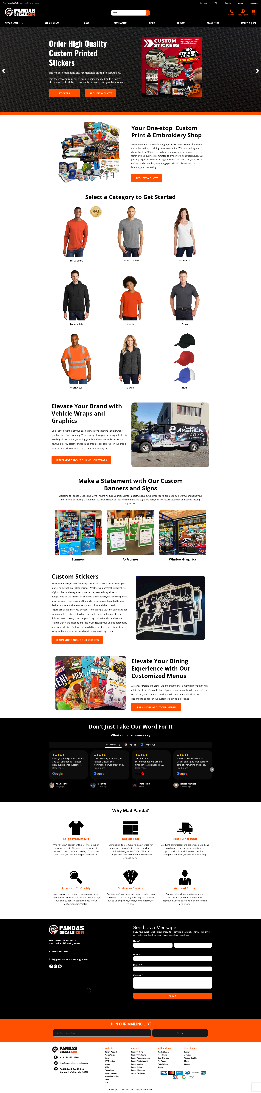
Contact (227, 3)
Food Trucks (162, 1055)
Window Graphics (190, 1058)
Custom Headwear (138, 1070)
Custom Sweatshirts (138, 1055)
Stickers (107, 1067)
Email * (136, 954)
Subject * (137, 965)
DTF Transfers (110, 1061)
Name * (136, 941)
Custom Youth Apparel (139, 1061)
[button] (14, 23)
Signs (107, 1058)
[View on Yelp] (139, 774)
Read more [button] (58, 767)
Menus (107, 1064)
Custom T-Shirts (137, 1052)
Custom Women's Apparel (140, 1058)
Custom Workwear (138, 1073)
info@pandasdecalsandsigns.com (74, 1063)
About (240, 3)
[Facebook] (51, 966)
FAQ (215, 3)
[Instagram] (55, 966)
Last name (178, 949)
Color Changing (163, 1058)
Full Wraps (162, 1061)
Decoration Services (112, 1076)
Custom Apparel (111, 1052)
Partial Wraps (163, 1064)
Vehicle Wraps (110, 1055)
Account (254, 3)
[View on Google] (57, 774)
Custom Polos (136, 1067)
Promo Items (109, 1070)
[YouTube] (60, 966)
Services (203, 3)
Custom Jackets (137, 1064)
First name (137, 949)
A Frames (187, 1055)
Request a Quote (111, 1073)
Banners (187, 1052)
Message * (138, 975)
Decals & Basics (163, 1052)
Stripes (160, 1067)
